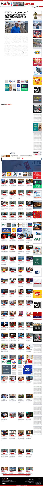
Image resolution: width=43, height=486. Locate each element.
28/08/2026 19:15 (13, 453)
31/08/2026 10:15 (21, 216)
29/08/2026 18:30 (29, 337)
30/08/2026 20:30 (13, 260)
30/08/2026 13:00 (13, 293)
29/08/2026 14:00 (13, 359)
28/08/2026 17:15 (29, 471)
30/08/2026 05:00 (13, 315)
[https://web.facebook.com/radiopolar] (11, 2)
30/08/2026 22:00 (29, 249)
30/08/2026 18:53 (13, 271)
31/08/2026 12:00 (5, 205)
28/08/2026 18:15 (4, 471)
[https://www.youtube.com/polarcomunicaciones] (11, 5)
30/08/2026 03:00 (29, 315)
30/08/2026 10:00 (4, 304)
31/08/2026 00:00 (13, 249)
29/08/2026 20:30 (29, 326)
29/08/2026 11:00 (4, 380)
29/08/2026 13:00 (21, 359)
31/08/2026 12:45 (21, 194)
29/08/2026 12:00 (29, 359)
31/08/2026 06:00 (29, 238)
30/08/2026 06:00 (4, 315)
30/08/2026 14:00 (4, 293)
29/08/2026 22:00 (13, 326)
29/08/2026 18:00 (4, 348)
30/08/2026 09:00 (13, 304)
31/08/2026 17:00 (5, 183)
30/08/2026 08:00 (21, 304)
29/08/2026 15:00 (4, 359)
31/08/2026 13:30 (5, 194)
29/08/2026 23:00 (4, 326)
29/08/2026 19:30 (13, 337)
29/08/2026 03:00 (4, 417)
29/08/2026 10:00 (13, 380)
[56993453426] (11, 1)
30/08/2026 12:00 (21, 293)
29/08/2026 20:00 (4, 337)
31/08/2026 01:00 (4, 249)
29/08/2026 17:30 (13, 348)
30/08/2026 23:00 (21, 249)
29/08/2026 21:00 (21, 326)
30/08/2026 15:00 (29, 282)
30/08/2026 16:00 (21, 282)
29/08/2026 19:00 (21, 337)
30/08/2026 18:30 (21, 271)
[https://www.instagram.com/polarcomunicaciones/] (11, 4)
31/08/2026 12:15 (29, 194)
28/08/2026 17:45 (21, 471)
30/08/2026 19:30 (29, 260)
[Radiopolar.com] (1, 6)
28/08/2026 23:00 (21, 417)
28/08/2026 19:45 (29, 435)
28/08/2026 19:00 (21, 453)
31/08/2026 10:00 (29, 216)
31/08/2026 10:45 (5, 216)
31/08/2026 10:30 (13, 216)
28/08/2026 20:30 (13, 435)
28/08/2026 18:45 (29, 453)
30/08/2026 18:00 (29, 271)
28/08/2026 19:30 (4, 453)
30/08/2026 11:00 (29, 293)
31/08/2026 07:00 (21, 238)
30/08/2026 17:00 (13, 282)
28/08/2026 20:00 (21, 435)
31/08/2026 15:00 (21, 183)
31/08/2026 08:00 (13, 238)
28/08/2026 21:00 (4, 435)
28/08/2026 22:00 (29, 417)
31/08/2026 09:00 (4, 238)
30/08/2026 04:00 (21, 315)
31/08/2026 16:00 (13, 183)
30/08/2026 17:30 (4, 282)
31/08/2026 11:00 (29, 205)
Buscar (41, 6)
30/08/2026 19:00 (4, 271)
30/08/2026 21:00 (4, 260)
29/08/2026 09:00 (21, 380)
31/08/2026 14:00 (29, 183)
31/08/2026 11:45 (13, 205)
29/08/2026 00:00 (13, 417)
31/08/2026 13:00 (14, 153)
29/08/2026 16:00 (29, 348)
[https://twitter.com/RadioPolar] (11, 3)
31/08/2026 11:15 (21, 205)
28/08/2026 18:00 (13, 471)
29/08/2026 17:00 (21, 348)
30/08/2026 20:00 (21, 260)
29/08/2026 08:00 (29, 380)
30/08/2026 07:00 (29, 304)
